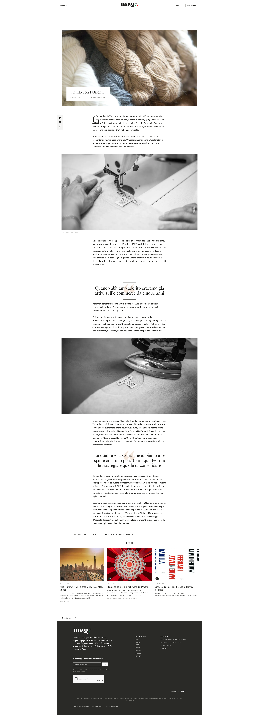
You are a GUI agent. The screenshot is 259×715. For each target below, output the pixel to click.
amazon (129, 534)
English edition (193, 5)
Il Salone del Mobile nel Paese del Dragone (128, 586)
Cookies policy (112, 706)
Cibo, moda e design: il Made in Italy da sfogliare (174, 588)
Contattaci (164, 649)
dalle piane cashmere (114, 534)
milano (125, 598)
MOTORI (138, 650)
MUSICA (138, 656)
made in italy (83, 534)
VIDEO (137, 642)
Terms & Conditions (81, 706)
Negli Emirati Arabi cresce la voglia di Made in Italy (81, 588)
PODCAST (138, 639)
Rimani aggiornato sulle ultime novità (88, 659)
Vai (104, 664)
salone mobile (112, 598)
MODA (137, 648)
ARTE (137, 645)
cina (120, 598)
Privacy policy (97, 706)
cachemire (97, 534)
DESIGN (138, 653)
